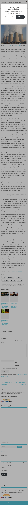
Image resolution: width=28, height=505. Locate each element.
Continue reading (14, 21)
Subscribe (20, 17)
